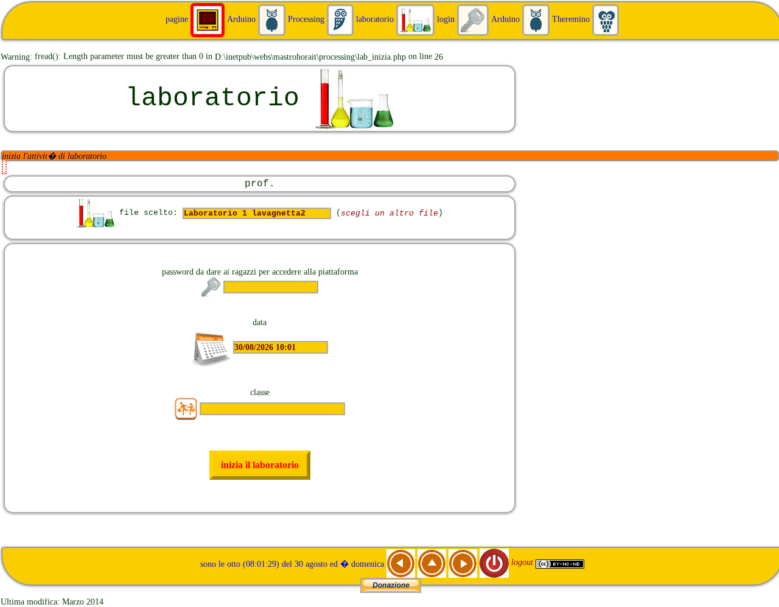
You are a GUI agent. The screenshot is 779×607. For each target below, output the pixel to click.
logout (522, 562)
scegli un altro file (389, 213)
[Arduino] (208, 19)
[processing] (272, 19)
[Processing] (341, 19)
